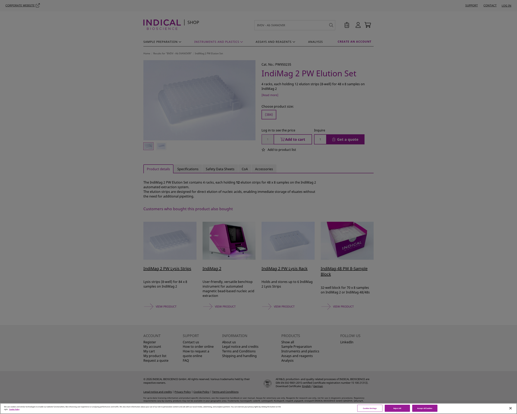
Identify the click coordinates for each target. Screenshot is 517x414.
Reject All (397, 408)
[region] (258, 408)
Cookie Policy (14, 409)
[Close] (510, 408)
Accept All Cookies (424, 408)
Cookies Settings (369, 408)
